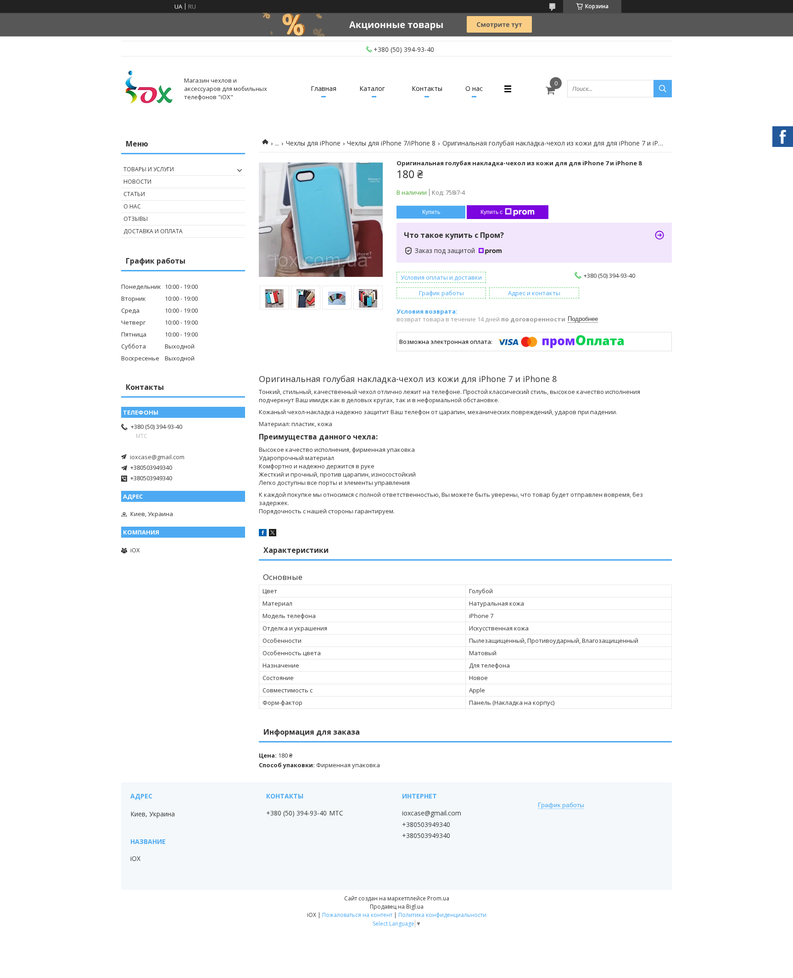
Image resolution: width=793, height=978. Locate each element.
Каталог (372, 88)
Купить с (491, 212)
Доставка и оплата (153, 231)
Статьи (134, 194)
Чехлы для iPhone (313, 143)
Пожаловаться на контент (357, 915)
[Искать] (662, 88)
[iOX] (148, 88)
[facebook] (263, 534)
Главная (323, 88)
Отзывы (135, 219)
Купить (431, 212)
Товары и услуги (148, 169)
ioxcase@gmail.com (157, 457)
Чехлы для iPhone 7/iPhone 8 (391, 143)
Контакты (427, 88)
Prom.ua (438, 898)
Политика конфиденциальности (442, 915)
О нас (474, 88)
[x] (272, 534)
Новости (137, 181)
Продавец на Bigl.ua (397, 907)
